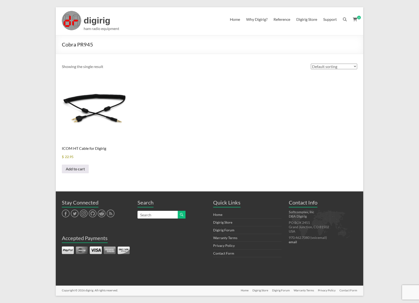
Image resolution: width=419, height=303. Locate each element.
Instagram (84, 213)
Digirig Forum (223, 230)
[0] (355, 19)
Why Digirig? (256, 19)
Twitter (75, 213)
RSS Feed (110, 213)
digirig (97, 20)
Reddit (101, 213)
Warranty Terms (225, 238)
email (293, 242)
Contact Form (223, 253)
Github (92, 213)
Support (330, 19)
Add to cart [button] (75, 169)
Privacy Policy (224, 245)
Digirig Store (306, 19)
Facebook (65, 213)
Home (235, 19)
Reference (282, 19)
